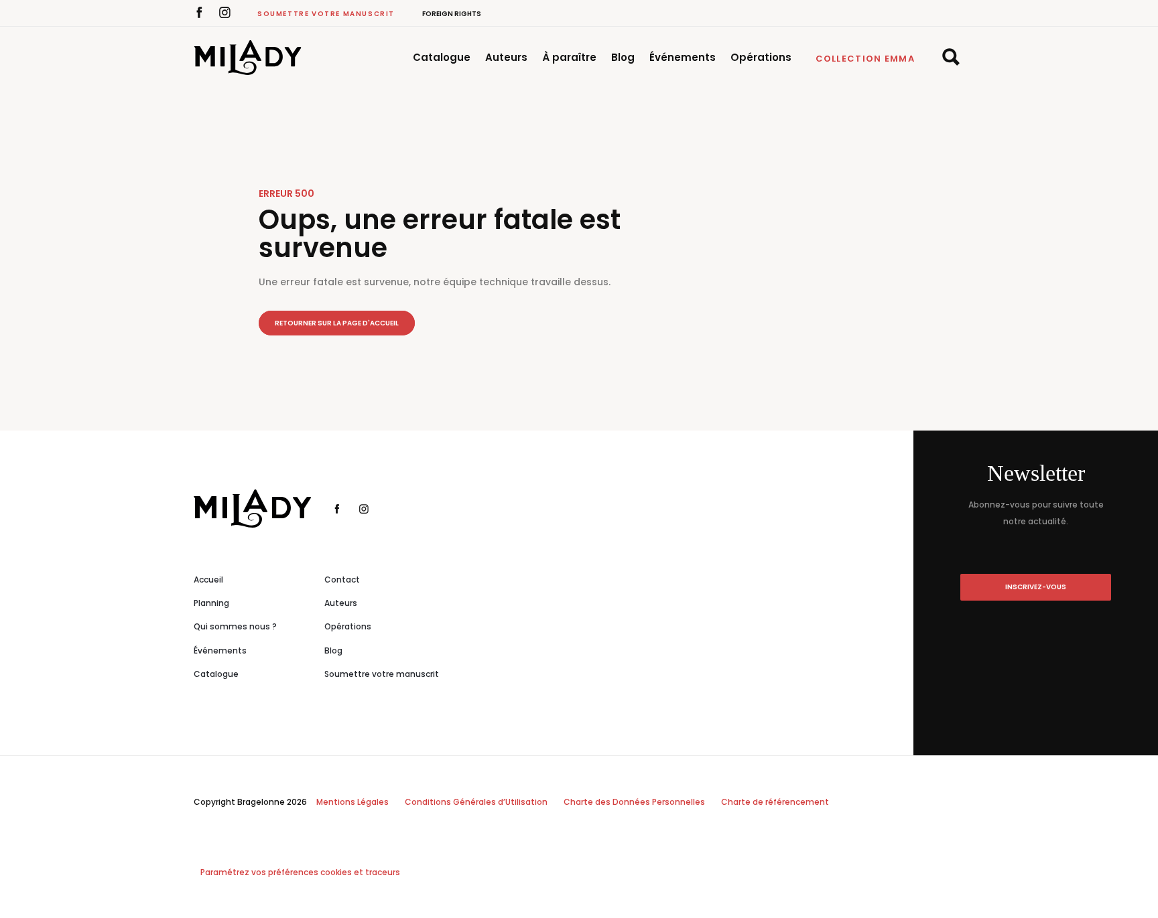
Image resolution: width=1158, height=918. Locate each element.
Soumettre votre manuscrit (326, 14)
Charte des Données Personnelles (634, 802)
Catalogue (441, 57)
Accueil (208, 579)
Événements (682, 57)
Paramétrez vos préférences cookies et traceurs (300, 872)
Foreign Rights (451, 14)
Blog (623, 57)
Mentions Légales (352, 802)
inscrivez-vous (1035, 587)
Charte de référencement (775, 802)
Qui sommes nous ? (235, 626)
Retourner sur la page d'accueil (337, 323)
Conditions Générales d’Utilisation (476, 802)
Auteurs (506, 57)
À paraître (569, 57)
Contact (342, 579)
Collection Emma (865, 58)
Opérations (760, 57)
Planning (211, 603)
